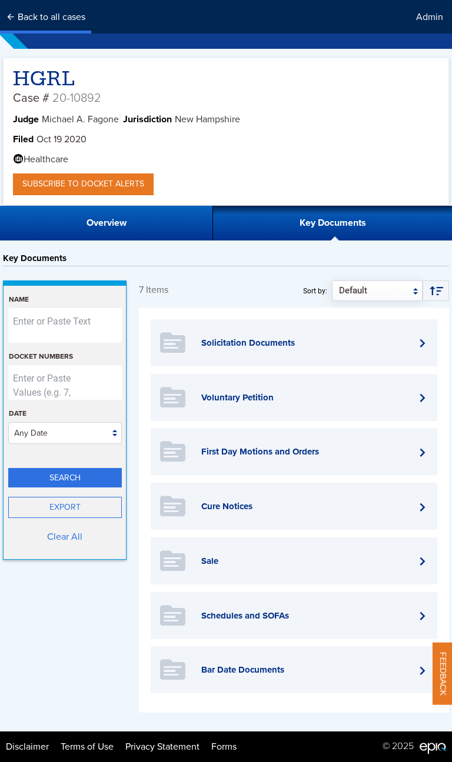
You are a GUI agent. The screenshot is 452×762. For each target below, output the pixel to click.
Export (65, 507)
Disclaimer (27, 747)
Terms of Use (87, 747)
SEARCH (65, 478)
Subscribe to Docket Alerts (83, 184)
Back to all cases (50, 17)
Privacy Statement (162, 747)
